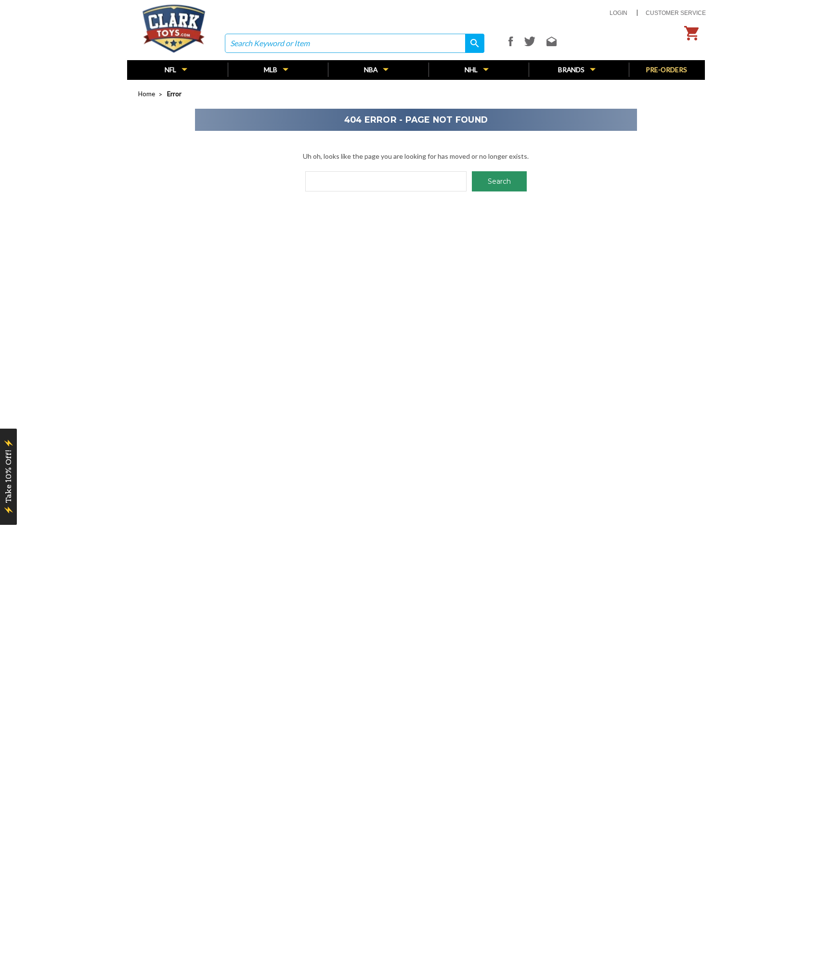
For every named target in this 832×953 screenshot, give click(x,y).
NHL (472, 69)
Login (618, 13)
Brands (572, 69)
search (471, 43)
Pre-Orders (666, 69)
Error (174, 94)
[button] (8, 477)
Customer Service (676, 13)
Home (146, 94)
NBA (371, 69)
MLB (271, 69)
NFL (171, 69)
